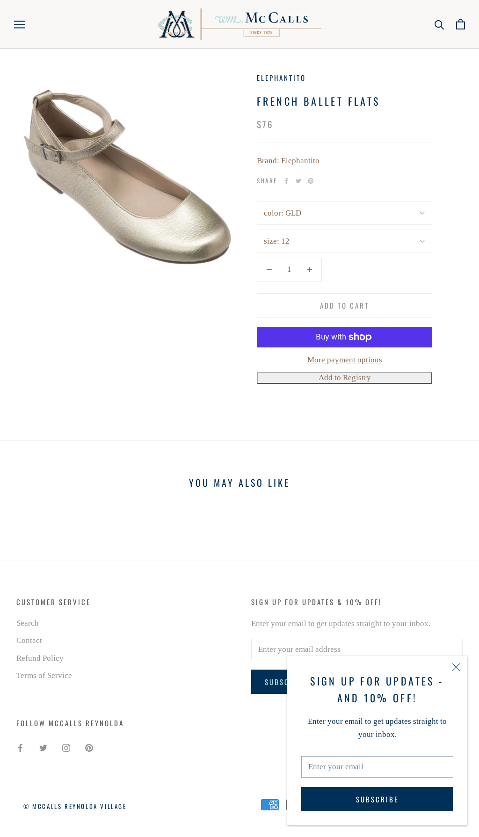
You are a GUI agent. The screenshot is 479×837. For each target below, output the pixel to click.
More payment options (344, 359)
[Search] (439, 24)
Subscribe (377, 799)
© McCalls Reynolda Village (75, 806)
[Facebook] (286, 181)
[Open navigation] (19, 24)
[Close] (456, 667)
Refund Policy (40, 658)
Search (27, 623)
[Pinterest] (310, 181)
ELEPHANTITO (281, 77)
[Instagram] (66, 747)
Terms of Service (44, 675)
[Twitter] (298, 181)
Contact (29, 640)
